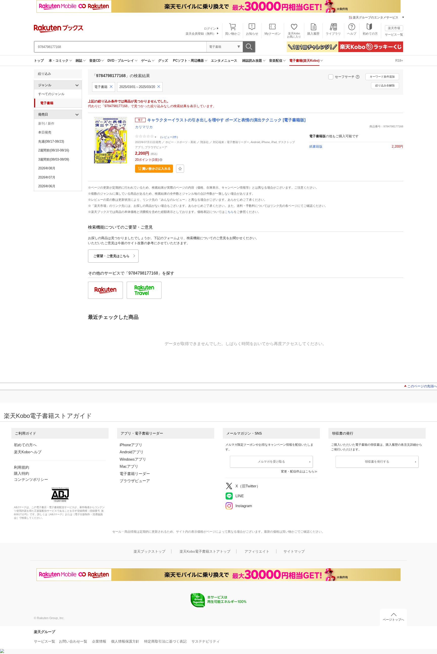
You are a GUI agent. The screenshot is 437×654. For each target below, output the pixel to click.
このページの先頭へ (422, 386)
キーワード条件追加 (382, 76)
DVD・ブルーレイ (120, 60)
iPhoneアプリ (131, 445)
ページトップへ (393, 619)
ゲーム (146, 60)
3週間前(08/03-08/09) (53, 159)
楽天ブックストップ (149, 551)
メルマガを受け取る (271, 461)
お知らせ (252, 33)
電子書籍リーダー (135, 473)
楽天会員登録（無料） (201, 33)
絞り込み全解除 (385, 85)
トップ (39, 60)
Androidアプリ (132, 452)
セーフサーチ (345, 77)
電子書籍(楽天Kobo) (304, 60)
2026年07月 (46, 177)
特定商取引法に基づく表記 (165, 641)
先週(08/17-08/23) (51, 141)
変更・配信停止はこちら (297, 471)
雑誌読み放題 (252, 60)
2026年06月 (46, 186)
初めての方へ (25, 445)
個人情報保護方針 (125, 641)
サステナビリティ (205, 641)
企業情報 (99, 641)
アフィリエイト (257, 551)
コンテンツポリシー (31, 479)
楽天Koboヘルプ (27, 452)
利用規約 (21, 467)
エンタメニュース (224, 60)
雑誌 (79, 60)
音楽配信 (275, 60)
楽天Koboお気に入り (294, 35)
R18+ (399, 60)
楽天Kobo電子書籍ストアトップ (205, 551)
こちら (229, 212)
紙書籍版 (315, 146)
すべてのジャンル (51, 94)
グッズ (163, 60)
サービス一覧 (394, 34)
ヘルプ (351, 33)
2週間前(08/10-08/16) (53, 150)
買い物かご (232, 33)
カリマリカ (144, 127)
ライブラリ (333, 33)
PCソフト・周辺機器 (188, 60)
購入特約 (21, 473)
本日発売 (44, 132)
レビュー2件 (169, 137)
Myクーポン (273, 33)
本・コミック (59, 60)
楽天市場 (394, 28)
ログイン (210, 28)
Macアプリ (129, 466)
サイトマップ (294, 551)
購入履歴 (313, 33)
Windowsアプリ (133, 459)
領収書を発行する (377, 461)
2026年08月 (46, 168)
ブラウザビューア (135, 481)
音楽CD (94, 60)
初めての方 (370, 33)
